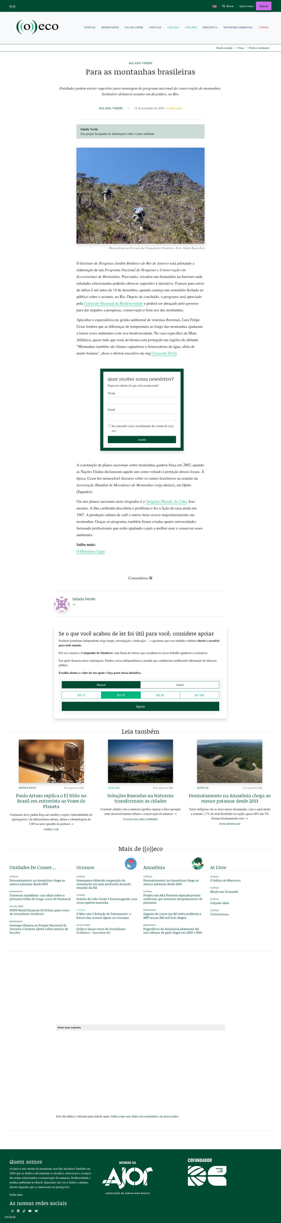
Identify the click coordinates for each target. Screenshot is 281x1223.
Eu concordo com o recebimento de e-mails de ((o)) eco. (143, 428)
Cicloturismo (219, 914)
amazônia (154, 867)
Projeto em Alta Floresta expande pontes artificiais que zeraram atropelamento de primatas (172, 899)
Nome (111, 393)
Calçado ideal (219, 903)
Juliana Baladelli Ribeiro (140, 819)
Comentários (138, 577)
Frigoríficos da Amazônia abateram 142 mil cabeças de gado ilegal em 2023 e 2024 (172, 931)
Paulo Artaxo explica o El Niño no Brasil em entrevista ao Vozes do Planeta (51, 801)
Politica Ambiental (259, 48)
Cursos (263, 27)
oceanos (85, 867)
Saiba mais (16, 1194)
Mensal (101, 685)
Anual (180, 685)
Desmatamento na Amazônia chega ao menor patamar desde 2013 (230, 798)
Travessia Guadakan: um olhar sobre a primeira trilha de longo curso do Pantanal (40, 897)
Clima (240, 48)
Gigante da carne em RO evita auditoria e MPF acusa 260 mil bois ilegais (172, 915)
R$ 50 (160, 695)
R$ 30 (121, 695)
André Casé (51, 829)
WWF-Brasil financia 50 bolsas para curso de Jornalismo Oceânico (40, 912)
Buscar (230, 6)
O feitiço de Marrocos (225, 880)
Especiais (155, 27)
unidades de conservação (33, 867)
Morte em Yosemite (224, 891)
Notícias (89, 27)
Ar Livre (218, 867)
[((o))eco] (38, 27)
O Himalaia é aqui (90, 551)
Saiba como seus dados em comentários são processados (145, 1116)
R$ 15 (81, 695)
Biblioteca (210, 27)
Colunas (173, 27)
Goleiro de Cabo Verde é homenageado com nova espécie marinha (106, 901)
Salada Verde (134, 27)
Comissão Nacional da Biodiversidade (113, 303)
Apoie (263, 5)
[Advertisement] (240, 463)
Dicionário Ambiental (238, 27)
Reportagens (110, 27)
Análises (191, 27)
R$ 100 (199, 695)
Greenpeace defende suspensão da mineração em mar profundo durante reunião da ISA (103, 884)
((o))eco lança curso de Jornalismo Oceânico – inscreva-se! (101, 931)
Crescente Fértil (164, 353)
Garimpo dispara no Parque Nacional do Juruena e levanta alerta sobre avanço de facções (39, 929)
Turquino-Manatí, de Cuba (166, 501)
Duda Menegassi (229, 824)
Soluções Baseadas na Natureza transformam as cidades (140, 798)
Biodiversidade (224, 48)
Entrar (10, 1217)
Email (111, 409)
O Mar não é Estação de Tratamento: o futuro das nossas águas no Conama (103, 915)
